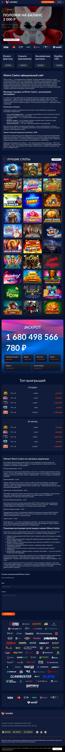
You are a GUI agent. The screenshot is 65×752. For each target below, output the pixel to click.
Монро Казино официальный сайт (16, 723)
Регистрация (48, 2)
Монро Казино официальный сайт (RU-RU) (19, 726)
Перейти (8, 65)
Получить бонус (11, 39)
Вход (59, 2)
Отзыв (4, 591)
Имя (3, 583)
